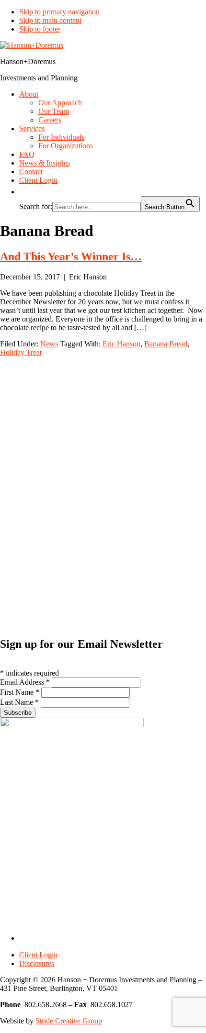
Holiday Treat (21, 352)
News (49, 344)
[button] (24, 192)
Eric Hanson (121, 344)
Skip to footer (39, 29)
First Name (19, 692)
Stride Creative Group (68, 1021)
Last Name (19, 702)
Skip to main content (50, 20)
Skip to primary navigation (59, 12)
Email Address (25, 682)
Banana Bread (165, 344)
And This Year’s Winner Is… (71, 256)
